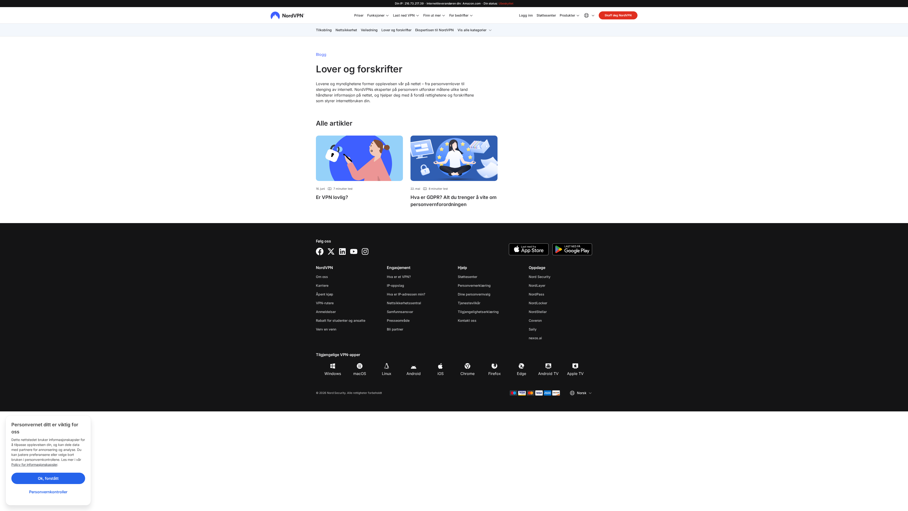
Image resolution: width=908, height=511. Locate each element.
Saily (547, 329)
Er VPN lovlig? (332, 197)
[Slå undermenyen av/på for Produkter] (578, 15)
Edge (521, 373)
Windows (332, 373)
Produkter (567, 15)
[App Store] (529, 249)
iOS (440, 373)
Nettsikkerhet (346, 30)
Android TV (548, 373)
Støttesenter (546, 15)
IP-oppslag (395, 285)
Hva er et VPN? (399, 277)
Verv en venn (326, 329)
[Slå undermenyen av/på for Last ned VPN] (417, 15)
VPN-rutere (325, 303)
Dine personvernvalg (474, 294)
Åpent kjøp (324, 294)
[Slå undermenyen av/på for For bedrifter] (471, 15)
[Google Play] (572, 249)
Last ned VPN (404, 15)
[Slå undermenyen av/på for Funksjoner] (387, 15)
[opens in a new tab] (319, 251)
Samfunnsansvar (400, 312)
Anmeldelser (326, 312)
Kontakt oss (467, 320)
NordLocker (553, 303)
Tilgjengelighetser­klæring (478, 312)
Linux (386, 373)
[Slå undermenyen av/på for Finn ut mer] (443, 15)
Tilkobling (324, 30)
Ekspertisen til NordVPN (434, 30)
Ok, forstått (48, 478)
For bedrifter (458, 15)
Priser (358, 15)
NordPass (551, 294)
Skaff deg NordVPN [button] (618, 15)
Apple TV (575, 373)
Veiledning (369, 30)
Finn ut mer (432, 15)
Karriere (337, 285)
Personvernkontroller (48, 491)
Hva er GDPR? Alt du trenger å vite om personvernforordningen (453, 200)
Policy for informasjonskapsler (34, 465)
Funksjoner (375, 15)
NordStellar (552, 311)
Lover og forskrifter (396, 30)
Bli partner (395, 329)
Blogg (321, 54)
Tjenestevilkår (484, 303)
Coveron (550, 320)
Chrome (467, 373)
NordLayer (552, 285)
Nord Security (554, 276)
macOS (359, 373)
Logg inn (526, 15)
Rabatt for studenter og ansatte (340, 320)
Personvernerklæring (489, 285)
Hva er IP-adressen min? (406, 294)
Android (413, 373)
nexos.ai (550, 338)
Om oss (322, 277)
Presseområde (398, 320)
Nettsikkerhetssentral (404, 303)
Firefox (494, 373)
